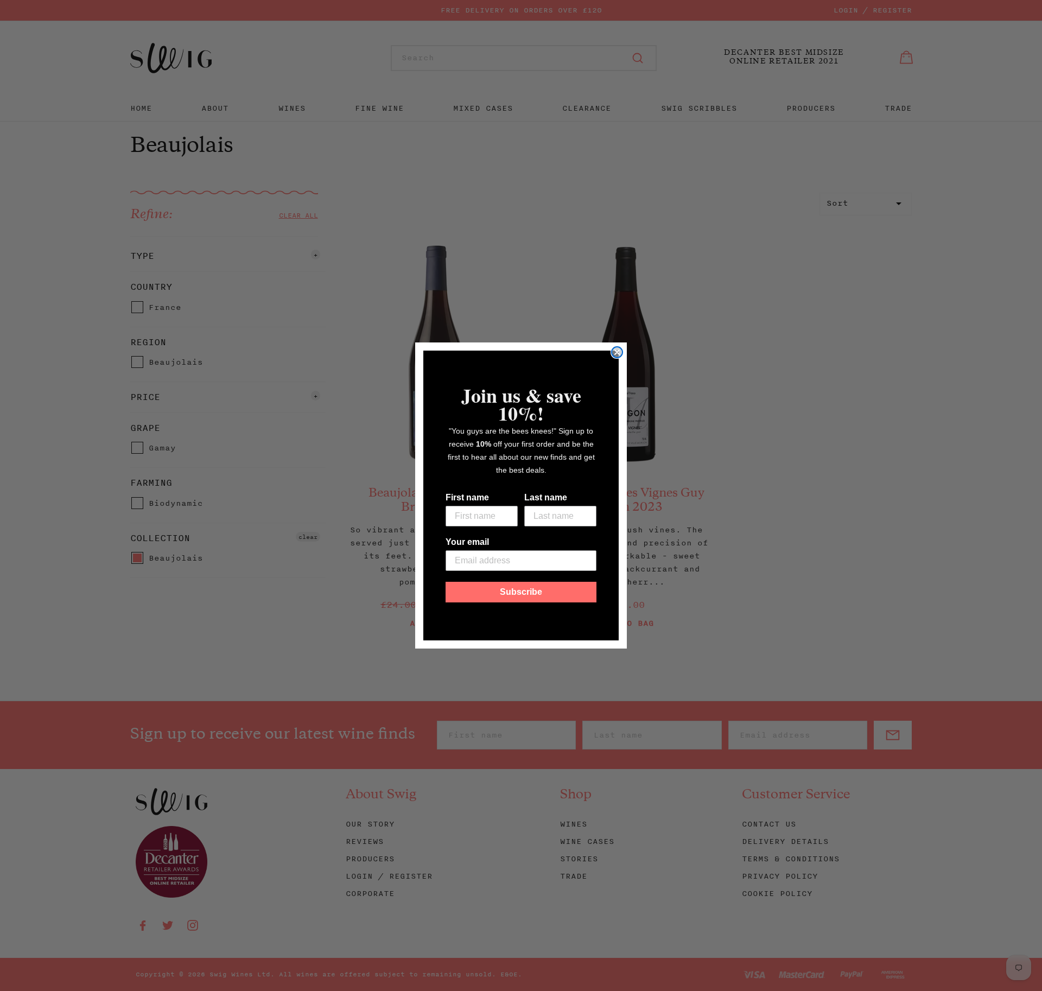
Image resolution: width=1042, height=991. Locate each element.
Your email (467, 542)
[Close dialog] (617, 352)
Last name (545, 497)
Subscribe (521, 591)
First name (467, 497)
